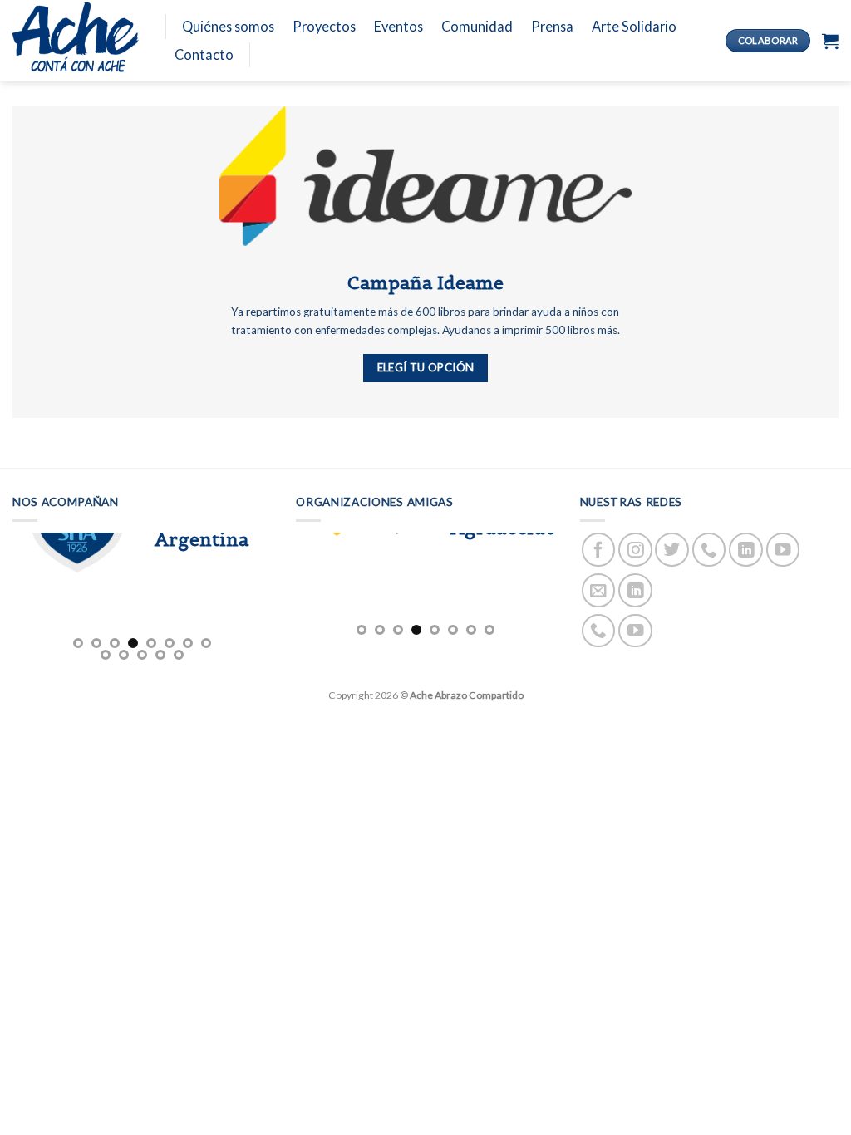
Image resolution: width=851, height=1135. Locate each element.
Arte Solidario (634, 26)
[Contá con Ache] (76, 41)
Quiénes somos (228, 26)
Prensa (552, 26)
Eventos (398, 26)
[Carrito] (830, 40)
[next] (271, 598)
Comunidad (477, 26)
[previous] (296, 588)
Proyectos (324, 26)
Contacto (204, 54)
